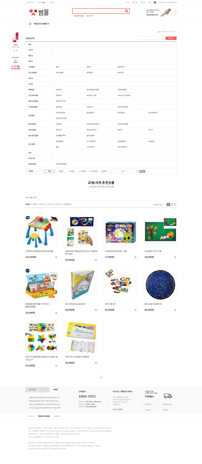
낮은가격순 (50, 204)
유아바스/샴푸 (91, 95)
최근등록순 (34, 204)
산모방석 (59, 124)
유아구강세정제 (122, 107)
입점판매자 (171, 2)
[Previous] (14, 50)
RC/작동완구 (91, 141)
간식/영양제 (32, 73)
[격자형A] (168, 204)
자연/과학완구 (122, 147)
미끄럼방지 (121, 113)
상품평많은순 (67, 204)
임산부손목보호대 (93, 124)
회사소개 (31, 416)
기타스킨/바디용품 (123, 95)
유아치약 (90, 107)
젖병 (57, 67)
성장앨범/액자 (61, 136)
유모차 (30, 78)
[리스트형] (175, 204)
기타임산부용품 (122, 124)
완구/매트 (31, 144)
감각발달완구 (122, 141)
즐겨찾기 (29, 2)
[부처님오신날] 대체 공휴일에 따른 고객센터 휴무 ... (45, 408)
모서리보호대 (60, 113)
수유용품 (31, 67)
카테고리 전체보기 (41, 23)
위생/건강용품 (33, 101)
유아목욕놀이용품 (93, 90)
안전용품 (31, 116)
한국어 (40, 2)
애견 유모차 (89, 16)
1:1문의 (147, 410)
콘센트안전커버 (61, 118)
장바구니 (151, 2)
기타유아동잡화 (61, 164)
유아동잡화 (32, 164)
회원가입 (134, 2)
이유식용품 (32, 130)
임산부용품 (32, 124)
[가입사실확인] (118, 409)
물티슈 (30, 56)
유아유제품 (59, 73)
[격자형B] (172, 204)
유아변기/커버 (61, 101)
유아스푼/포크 (91, 130)
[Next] (17, 50)
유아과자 (120, 73)
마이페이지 (162, 2)
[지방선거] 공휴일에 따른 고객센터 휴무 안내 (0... (44, 404)
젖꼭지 (89, 67)
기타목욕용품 (122, 90)
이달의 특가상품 (78, 16)
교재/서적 (172, 32)
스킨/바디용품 (33, 95)
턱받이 (119, 130)
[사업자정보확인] (105, 431)
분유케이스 (121, 67)
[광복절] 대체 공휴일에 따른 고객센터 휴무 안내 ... (45, 398)
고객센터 (52, 2)
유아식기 (59, 130)
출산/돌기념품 (33, 136)
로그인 (127, 2)
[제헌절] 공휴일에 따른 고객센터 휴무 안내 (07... (44, 401)
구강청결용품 (32, 107)
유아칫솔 (59, 107)
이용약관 (57, 416)
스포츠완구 (90, 147)
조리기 (150, 130)
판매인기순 (42, 204)
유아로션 (59, 95)
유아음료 (90, 73)
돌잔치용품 (90, 136)
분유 (29, 44)
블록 (57, 147)
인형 (29, 153)
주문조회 (142, 2)
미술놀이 (151, 141)
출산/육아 (164, 32)
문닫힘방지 (90, 113)
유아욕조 (59, 90)
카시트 (30, 84)
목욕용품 (31, 90)
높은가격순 (58, 204)
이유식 (30, 61)
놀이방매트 (59, 141)
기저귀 (30, 50)
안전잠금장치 (152, 113)
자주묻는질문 (166, 404)
